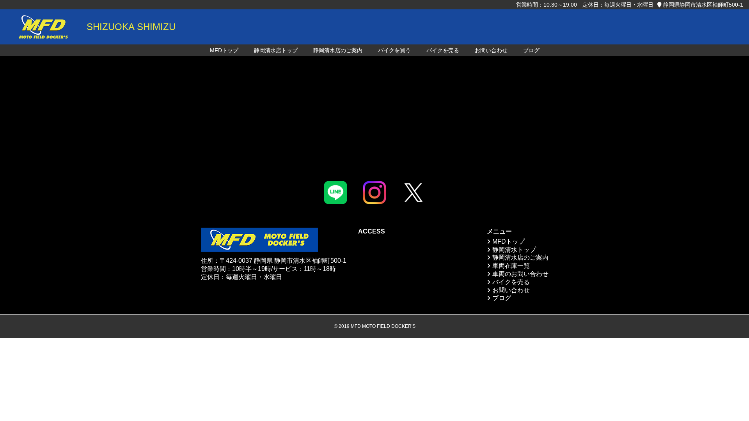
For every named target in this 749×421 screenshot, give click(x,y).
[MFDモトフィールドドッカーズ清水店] (43, 26)
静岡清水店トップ (276, 50)
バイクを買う (394, 50)
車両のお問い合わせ (520, 274)
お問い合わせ (491, 50)
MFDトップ (224, 50)
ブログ (531, 50)
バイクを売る (442, 50)
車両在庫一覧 (511, 265)
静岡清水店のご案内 (337, 50)
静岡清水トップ (514, 249)
